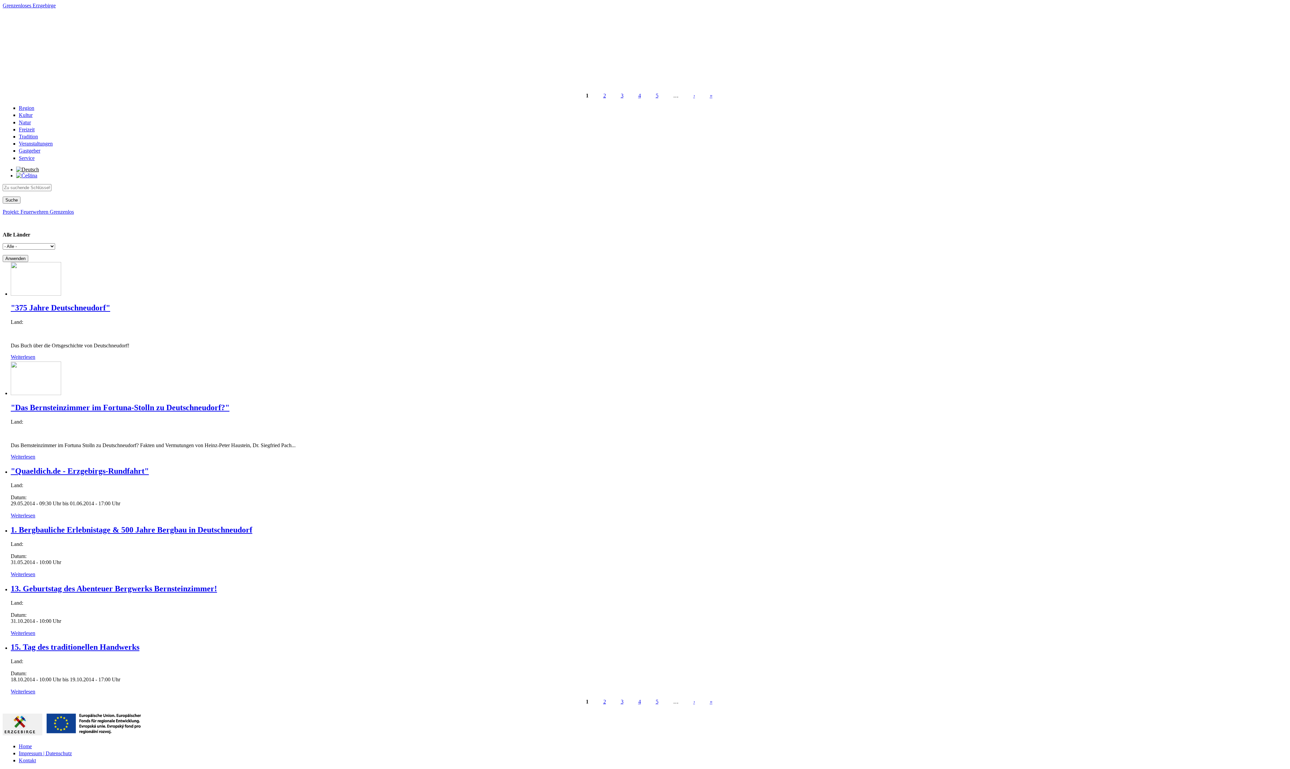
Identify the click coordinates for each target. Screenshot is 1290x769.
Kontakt (27, 760)
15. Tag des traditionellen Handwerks (75, 647)
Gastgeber (29, 151)
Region (26, 108)
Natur (25, 122)
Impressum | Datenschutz (45, 753)
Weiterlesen (23, 357)
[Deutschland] (27, 169)
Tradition (28, 136)
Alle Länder (16, 235)
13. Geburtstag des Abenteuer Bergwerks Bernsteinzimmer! (114, 588)
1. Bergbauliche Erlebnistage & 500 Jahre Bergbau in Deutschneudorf (131, 529)
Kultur (26, 115)
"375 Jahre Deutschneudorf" (60, 307)
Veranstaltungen (36, 143)
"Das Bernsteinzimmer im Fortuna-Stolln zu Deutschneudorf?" (120, 407)
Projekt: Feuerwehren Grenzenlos (38, 212)
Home (25, 746)
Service (27, 158)
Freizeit (27, 129)
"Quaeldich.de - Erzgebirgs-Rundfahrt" (80, 471)
